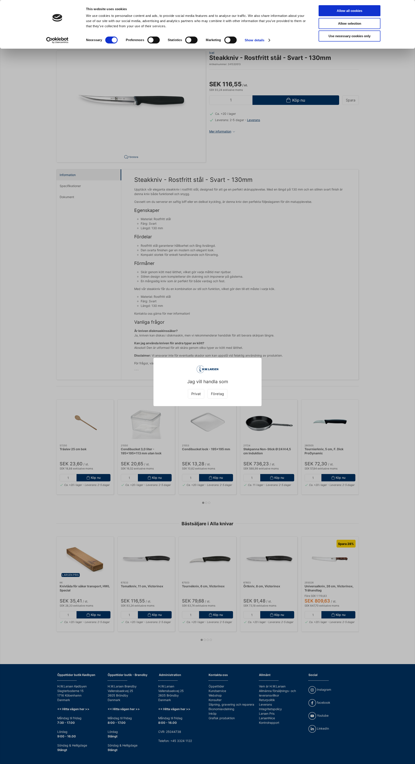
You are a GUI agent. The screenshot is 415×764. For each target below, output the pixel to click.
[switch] (153, 40)
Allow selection (349, 23)
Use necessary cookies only (349, 36)
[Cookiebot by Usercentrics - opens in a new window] (57, 40)
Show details (254, 40)
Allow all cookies (349, 11)
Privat (196, 394)
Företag (217, 394)
